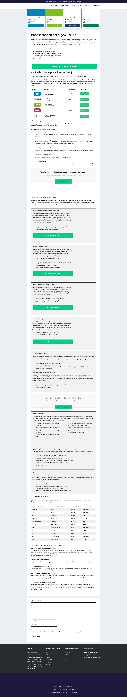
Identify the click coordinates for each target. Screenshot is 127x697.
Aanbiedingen (95, 6)
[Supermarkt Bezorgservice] (34, 6)
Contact (54, 689)
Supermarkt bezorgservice (58, 686)
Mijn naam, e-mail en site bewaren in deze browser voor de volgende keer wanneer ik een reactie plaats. (57, 632)
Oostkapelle (49, 660)
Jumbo (66, 655)
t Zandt (83, 204)
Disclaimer (65, 689)
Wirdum (87, 204)
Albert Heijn (67, 652)
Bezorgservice (54, 6)
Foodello (67, 662)
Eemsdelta (42, 204)
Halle (47, 655)
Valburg (48, 665)
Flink (66, 659)
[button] (64, 66)
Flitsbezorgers (75, 6)
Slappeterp (48, 657)
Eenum (91, 204)
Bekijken (85, 94)
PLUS (66, 657)
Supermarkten (64, 6)
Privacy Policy (71, 689)
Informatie (86, 6)
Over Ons (59, 689)
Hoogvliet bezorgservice (57, 420)
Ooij (47, 652)
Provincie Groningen (42, 255)
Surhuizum (48, 662)
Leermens (33, 206)
